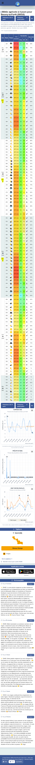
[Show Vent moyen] (12, 520)
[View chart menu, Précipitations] (32, 451)
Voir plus (30, 584)
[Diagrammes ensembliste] (32, 18)
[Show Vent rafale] (22, 520)
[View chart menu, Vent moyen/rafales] (32, 489)
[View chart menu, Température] (32, 410)
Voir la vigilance (6, 559)
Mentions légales (29, 759)
